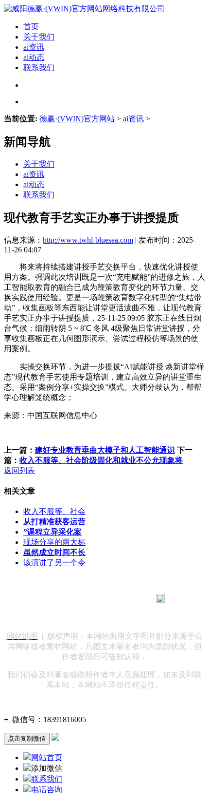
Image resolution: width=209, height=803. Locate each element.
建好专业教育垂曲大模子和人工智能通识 (105, 450)
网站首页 (46, 757)
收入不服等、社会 (54, 511)
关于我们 (38, 37)
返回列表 (19, 470)
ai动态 (33, 57)
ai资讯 (33, 47)
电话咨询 (46, 789)
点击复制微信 (27, 738)
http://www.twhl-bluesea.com (88, 240)
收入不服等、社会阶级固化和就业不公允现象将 (101, 460)
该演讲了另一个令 (54, 562)
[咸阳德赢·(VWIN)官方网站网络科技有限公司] (84, 8)
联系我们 (38, 67)
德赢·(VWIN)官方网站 (77, 119)
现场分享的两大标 (54, 542)
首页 (31, 26)
